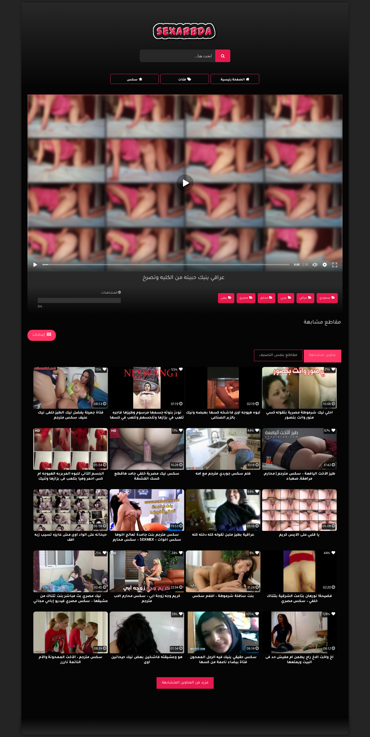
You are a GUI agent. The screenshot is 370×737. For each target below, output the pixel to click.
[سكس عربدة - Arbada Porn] (185, 32)
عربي (283, 298)
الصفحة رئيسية (233, 80)
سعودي (324, 298)
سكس (132, 80)
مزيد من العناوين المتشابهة (185, 683)
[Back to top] (354, 722)
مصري (243, 298)
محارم (264, 298)
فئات (182, 80)
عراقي (303, 298)
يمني (224, 298)
